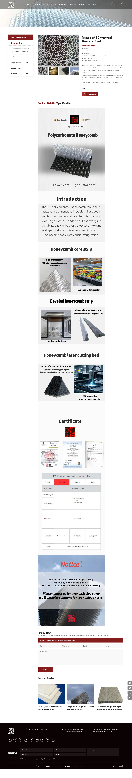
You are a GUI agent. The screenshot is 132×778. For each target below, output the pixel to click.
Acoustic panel (63, 4)
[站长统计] (48, 766)
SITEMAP (67, 766)
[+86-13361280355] (130, 693)
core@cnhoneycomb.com (74, 731)
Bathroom (73, 4)
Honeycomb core (38, 4)
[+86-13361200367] (130, 688)
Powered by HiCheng (56, 766)
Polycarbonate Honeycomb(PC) (20, 51)
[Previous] (39, 71)
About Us (81, 4)
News (88, 4)
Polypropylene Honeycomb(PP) (20, 48)
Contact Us (95, 4)
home (29, 4)
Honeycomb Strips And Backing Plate (20, 55)
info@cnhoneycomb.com (75, 729)
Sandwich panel (51, 4)
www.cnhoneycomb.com (77, 766)
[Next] (78, 71)
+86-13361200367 (42, 729)
